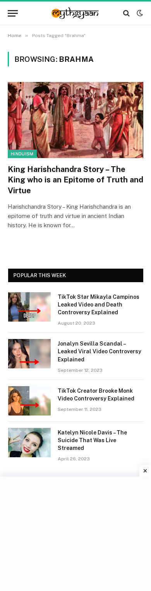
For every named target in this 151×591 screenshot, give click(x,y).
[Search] (126, 13)
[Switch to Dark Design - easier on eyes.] (139, 13)
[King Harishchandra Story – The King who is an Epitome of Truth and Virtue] (75, 120)
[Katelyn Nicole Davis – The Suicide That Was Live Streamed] (29, 442)
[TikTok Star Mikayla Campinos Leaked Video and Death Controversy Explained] (29, 307)
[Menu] (13, 13)
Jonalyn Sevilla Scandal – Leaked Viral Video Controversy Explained (99, 351)
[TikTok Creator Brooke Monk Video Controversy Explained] (29, 401)
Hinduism (22, 154)
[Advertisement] (76, 533)
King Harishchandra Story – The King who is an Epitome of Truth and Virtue (75, 180)
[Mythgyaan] (75, 13)
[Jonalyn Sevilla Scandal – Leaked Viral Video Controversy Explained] (29, 353)
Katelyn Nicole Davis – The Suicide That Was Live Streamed (92, 440)
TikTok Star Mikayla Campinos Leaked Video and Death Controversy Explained (98, 304)
